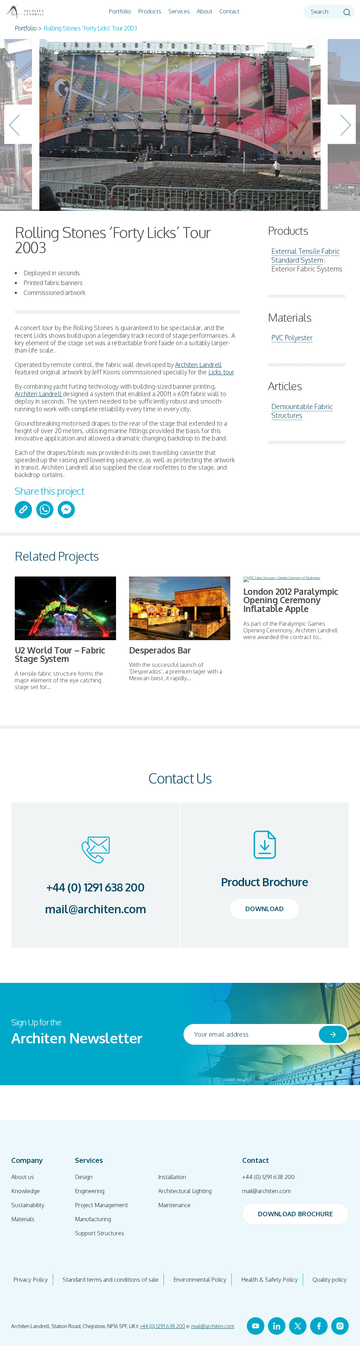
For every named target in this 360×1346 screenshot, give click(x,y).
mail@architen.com (95, 909)
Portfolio (120, 11)
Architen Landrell (198, 364)
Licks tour (221, 372)
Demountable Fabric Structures (302, 411)
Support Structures (99, 1233)
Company (27, 1160)
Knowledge (25, 1190)
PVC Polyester (292, 337)
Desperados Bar (160, 650)
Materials (22, 1219)
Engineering (89, 1190)
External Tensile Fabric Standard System (305, 255)
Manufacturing (93, 1219)
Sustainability (27, 1205)
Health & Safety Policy (269, 1279)
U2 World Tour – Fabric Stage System (60, 654)
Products (149, 11)
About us (22, 1176)
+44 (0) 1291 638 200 (95, 887)
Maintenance (174, 1205)
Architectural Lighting (185, 1190)
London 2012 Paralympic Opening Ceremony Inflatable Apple (290, 600)
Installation (172, 1176)
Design (83, 1176)
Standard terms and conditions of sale (111, 1279)
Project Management (101, 1205)
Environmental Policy (199, 1279)
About (204, 11)
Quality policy (330, 1279)
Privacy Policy (30, 1279)
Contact (229, 11)
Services (179, 11)
